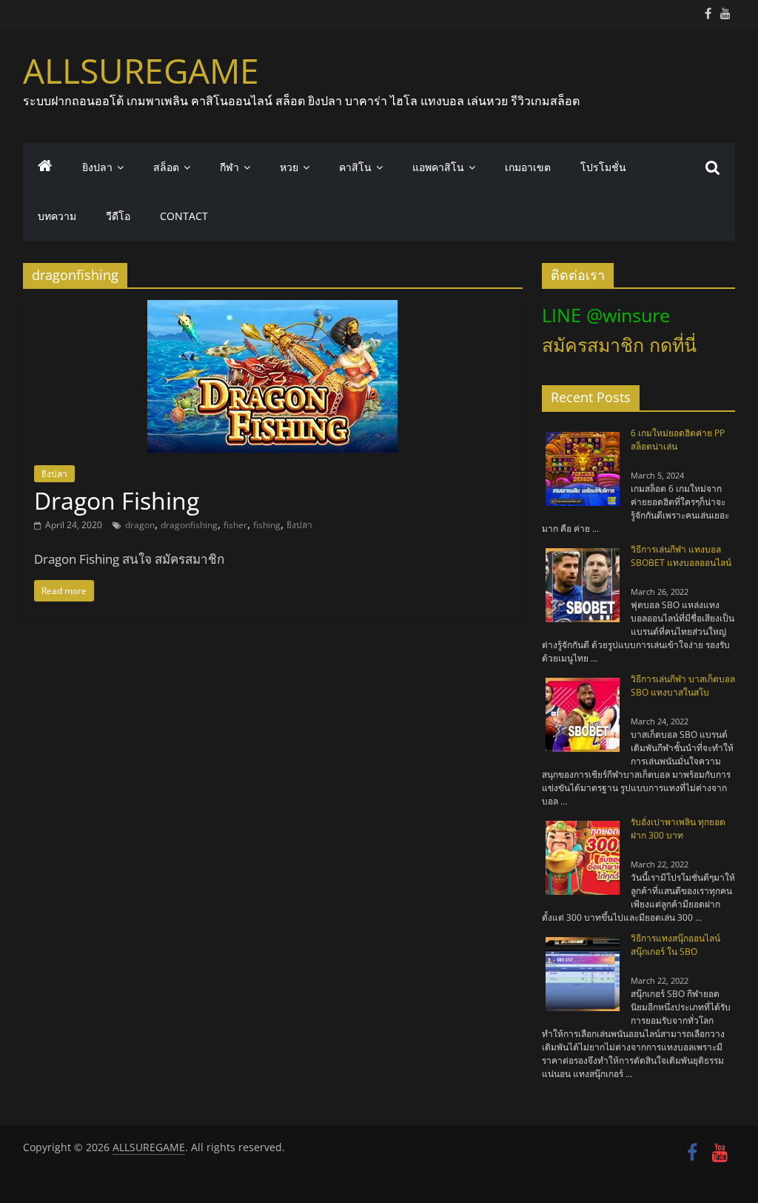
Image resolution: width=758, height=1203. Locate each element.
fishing (267, 525)
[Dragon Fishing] (272, 309)
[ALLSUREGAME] (45, 167)
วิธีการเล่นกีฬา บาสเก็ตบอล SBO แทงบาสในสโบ (683, 686)
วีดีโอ (118, 216)
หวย (289, 167)
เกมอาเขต (528, 167)
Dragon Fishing (116, 500)
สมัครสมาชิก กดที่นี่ (619, 344)
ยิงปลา (97, 167)
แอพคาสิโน (438, 167)
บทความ (57, 216)
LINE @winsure (606, 314)
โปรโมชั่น (603, 167)
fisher (235, 525)
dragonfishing (189, 525)
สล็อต (166, 167)
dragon (140, 525)
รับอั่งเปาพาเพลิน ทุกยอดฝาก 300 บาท (678, 829)
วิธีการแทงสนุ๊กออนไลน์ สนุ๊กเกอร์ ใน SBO (675, 945)
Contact (184, 216)
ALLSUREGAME (141, 70)
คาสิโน (355, 167)
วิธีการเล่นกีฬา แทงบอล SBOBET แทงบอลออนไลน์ (681, 556)
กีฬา (229, 167)
